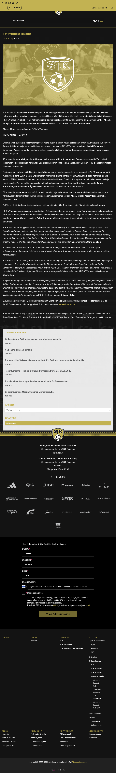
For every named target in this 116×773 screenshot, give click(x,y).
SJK (61, 641)
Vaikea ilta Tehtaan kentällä (18, 350)
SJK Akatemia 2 (97, 673)
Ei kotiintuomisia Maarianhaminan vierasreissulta (29, 392)
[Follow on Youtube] (12, 2)
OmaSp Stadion (8, 738)
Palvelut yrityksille (38, 734)
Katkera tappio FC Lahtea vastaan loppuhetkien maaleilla (33, 339)
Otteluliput (14, 8)
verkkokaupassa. (67, 304)
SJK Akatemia (66, 644)
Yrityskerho (37, 746)
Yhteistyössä (36, 738)
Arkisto (34, 641)
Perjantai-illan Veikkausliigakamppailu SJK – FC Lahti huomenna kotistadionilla (44, 360)
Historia (5, 734)
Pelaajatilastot (97, 725)
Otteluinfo (93, 657)
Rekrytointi (64, 742)
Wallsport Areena (9, 742)
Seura (5, 731)
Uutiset (16, 39)
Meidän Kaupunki (40, 742)
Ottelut (93, 638)
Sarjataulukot (96, 721)
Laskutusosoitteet (68, 738)
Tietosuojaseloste (67, 745)
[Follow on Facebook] (1, 2)
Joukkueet (65, 638)
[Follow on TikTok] (16, 2)
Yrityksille (36, 731)
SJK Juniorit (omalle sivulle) (71, 648)
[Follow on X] (5, 2)
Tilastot (92, 718)
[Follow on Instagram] (8, 2)
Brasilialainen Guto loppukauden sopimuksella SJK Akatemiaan (36, 381)
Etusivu (5, 638)
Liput (93, 645)
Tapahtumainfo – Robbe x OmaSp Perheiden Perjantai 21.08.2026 (38, 371)
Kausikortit (95, 648)
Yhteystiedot (66, 731)
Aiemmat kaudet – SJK (97, 683)
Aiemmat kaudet (97, 676)
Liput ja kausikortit (97, 641)
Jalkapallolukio (8, 745)
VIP (92, 652)
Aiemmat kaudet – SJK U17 (97, 705)
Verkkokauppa (98, 8)
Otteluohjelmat (95, 661)
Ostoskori (93, 738)
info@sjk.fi (58, 453)
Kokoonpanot (95, 714)
